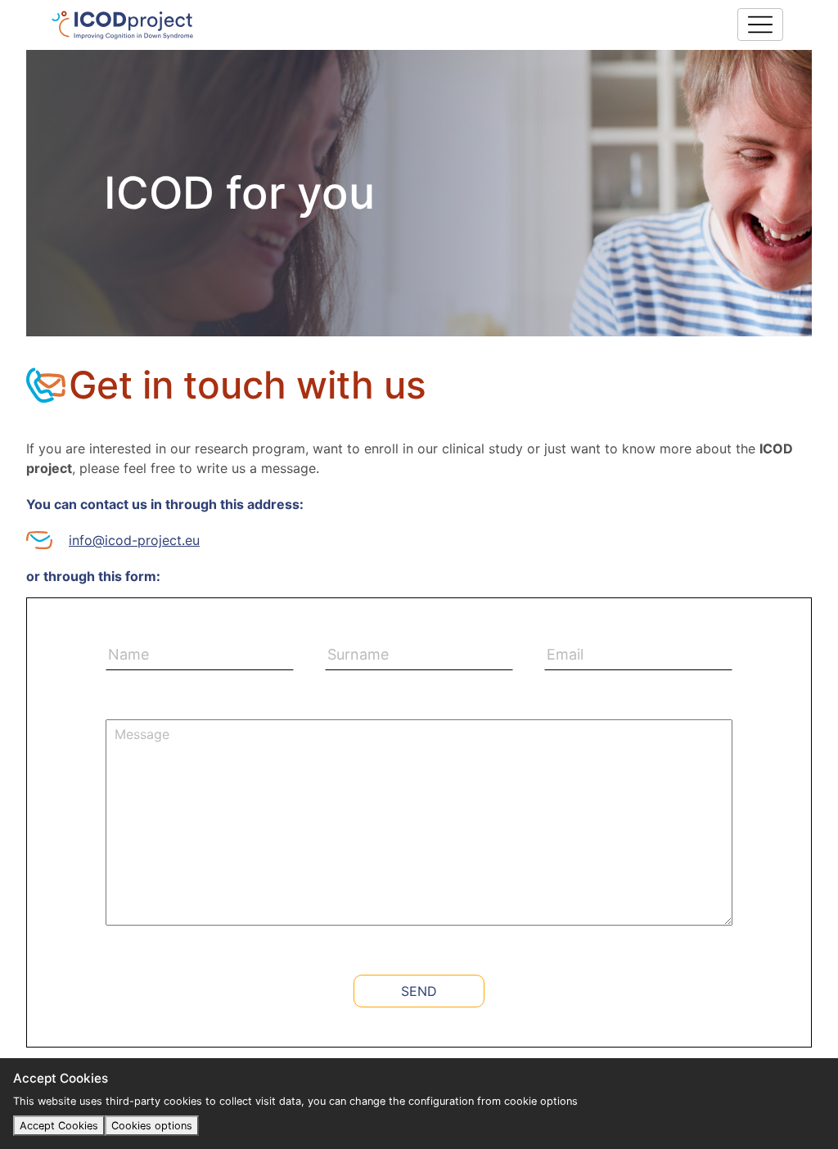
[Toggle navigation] (760, 24)
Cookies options (151, 1126)
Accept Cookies (59, 1126)
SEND (419, 991)
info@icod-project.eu (134, 540)
